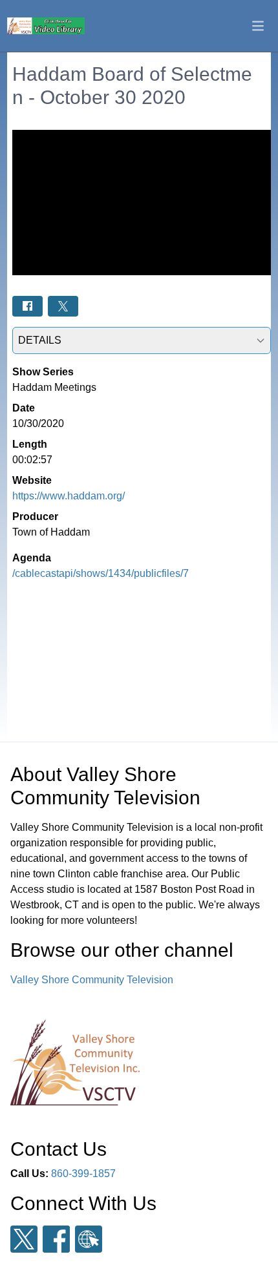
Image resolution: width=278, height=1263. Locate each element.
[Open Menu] (258, 26)
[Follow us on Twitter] (23, 1239)
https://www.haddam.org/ (68, 495)
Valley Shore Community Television (91, 979)
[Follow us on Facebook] (56, 1239)
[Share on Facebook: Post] (27, 306)
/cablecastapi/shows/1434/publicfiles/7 (100, 573)
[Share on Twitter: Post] (63, 306)
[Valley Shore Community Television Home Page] (46, 25)
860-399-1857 (83, 1173)
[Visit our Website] (88, 1239)
